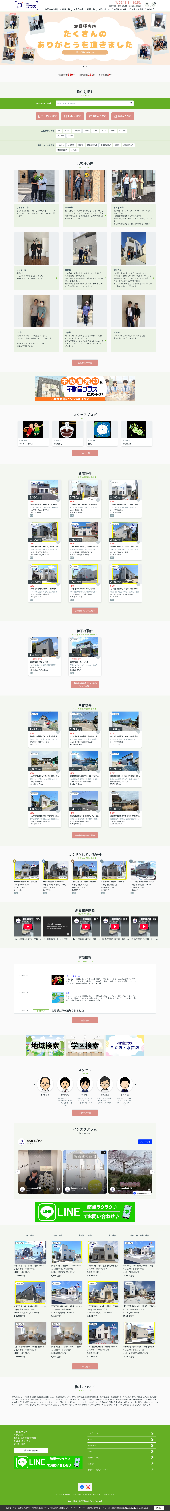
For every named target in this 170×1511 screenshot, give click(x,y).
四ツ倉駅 (122, 131)
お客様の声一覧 (85, 363)
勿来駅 (70, 136)
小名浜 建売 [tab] (85, 1235)
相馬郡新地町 (128, 145)
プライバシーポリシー (92, 1494)
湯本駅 (67, 131)
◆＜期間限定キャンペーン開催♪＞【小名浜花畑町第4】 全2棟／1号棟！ (57, 939)
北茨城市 (74, 150)
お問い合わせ (104, 9)
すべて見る (85, 1367)
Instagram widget (143, 1193)
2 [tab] (86, 66)
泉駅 (59, 131)
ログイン (146, 6)
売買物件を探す (52, 9)
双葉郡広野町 (92, 145)
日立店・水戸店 (136, 9)
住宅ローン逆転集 (64, 1494)
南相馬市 (71, 145)
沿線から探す (74, 116)
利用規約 (77, 1494)
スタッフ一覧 (85, 1113)
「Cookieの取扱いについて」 (127, 1508)
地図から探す (99, 116)
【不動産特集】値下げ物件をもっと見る (85, 684)
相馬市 (117, 145)
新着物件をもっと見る (85, 611)
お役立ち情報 (120, 9)
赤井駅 (104, 131)
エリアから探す (49, 116)
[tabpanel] (85, 38)
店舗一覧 (66, 9)
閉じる (159, 1508)
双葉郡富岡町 (62, 150)
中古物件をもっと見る (85, 835)
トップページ (92, 1433)
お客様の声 (79, 9)
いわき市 (60, 145)
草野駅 (113, 131)
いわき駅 (77, 131)
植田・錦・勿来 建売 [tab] (139, 1235)
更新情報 (85, 1020)
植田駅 (95, 131)
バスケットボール (73, 976)
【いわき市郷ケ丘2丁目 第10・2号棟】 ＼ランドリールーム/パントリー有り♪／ (144, 939)
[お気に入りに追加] (58, 500)
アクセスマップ (93, 1458)
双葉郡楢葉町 (106, 145)
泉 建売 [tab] (112, 1235)
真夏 (67, 993)
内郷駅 (86, 131)
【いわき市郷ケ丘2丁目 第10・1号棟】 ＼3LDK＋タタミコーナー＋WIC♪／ (27, 939)
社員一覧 (91, 9)
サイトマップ (109, 1494)
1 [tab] (83, 66)
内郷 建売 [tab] (57, 1235)
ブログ (90, 1451)
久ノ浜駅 (60, 136)
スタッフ (90, 1439)
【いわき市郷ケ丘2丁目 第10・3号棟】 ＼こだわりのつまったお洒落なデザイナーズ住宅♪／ (115, 939)
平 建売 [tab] (30, 1235)
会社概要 (90, 1464)
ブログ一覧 (85, 453)
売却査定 (151, 9)
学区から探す (124, 116)
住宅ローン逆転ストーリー (97, 1470)
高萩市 (80, 145)
